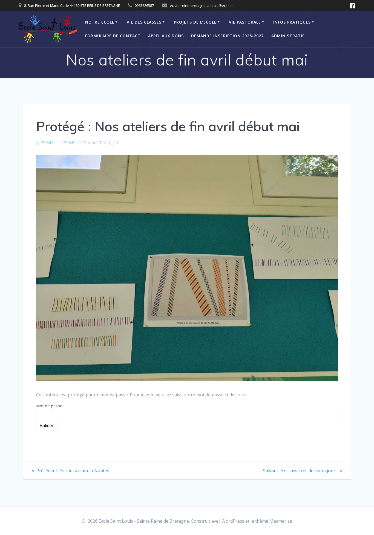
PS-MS (69, 143)
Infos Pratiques (292, 22)
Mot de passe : (50, 405)
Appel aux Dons (166, 35)
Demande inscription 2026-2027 (227, 35)
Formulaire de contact (113, 35)
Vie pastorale (245, 22)
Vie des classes (144, 22)
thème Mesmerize (273, 521)
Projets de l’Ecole (195, 22)
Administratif (287, 35)
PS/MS (47, 143)
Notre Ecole (99, 22)
